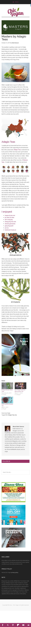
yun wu (7, 228)
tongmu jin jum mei (10, 215)
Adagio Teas (17, 149)
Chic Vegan (15, 12)
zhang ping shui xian (10, 221)
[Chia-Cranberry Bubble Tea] (7, 400)
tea (16, 415)
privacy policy (14, 572)
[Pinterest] (12, 625)
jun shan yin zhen (9, 217)
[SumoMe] (28, 625)
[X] (7, 625)
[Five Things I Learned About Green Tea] (20, 385)
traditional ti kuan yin (10, 230)
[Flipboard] (18, 625)
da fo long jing (9, 219)
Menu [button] (17, 2)
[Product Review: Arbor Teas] (7, 385)
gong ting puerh (9, 226)
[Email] (23, 625)
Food (9, 413)
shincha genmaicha (10, 223)
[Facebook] (2, 625)
